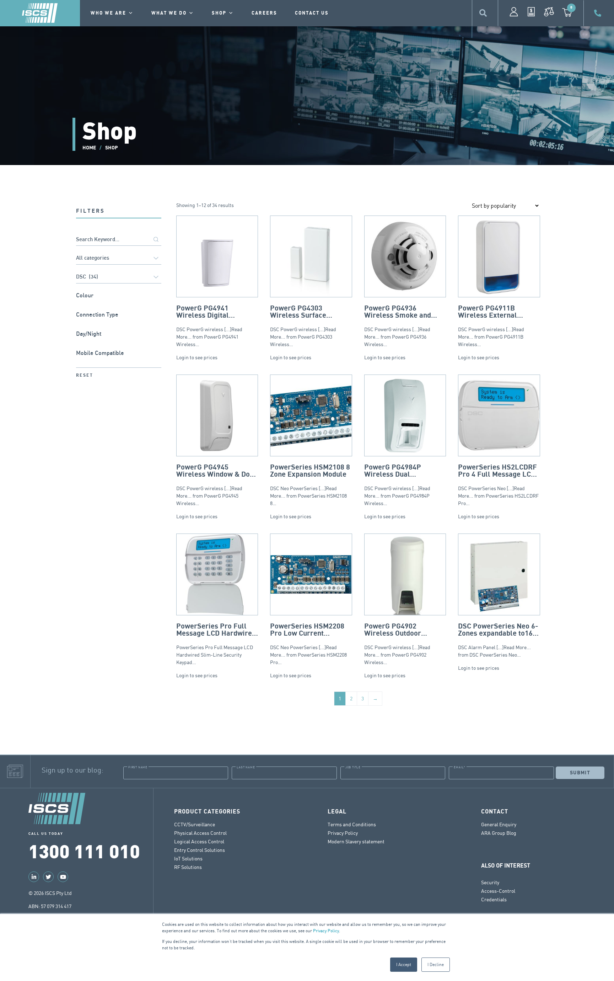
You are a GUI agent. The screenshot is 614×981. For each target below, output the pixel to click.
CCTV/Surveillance (194, 824)
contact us (312, 13)
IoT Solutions (188, 858)
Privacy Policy (326, 930)
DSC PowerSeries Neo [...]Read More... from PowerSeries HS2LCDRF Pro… (498, 484)
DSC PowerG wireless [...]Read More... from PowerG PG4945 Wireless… (216, 484)
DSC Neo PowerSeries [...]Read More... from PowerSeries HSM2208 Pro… (308, 643)
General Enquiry (498, 824)
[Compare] (549, 12)
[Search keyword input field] (118, 240)
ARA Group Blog (498, 833)
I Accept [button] (403, 964)
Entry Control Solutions (199, 850)
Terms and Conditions (352, 824)
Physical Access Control (200, 833)
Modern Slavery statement (356, 841)
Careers (264, 13)
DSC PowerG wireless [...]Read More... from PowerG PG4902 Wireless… (397, 643)
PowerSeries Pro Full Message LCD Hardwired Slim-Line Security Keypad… (216, 643)
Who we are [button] (108, 13)
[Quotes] (531, 11)
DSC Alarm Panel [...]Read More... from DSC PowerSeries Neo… (498, 640)
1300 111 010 (84, 850)
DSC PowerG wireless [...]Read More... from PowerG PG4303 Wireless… (307, 325)
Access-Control (498, 891)
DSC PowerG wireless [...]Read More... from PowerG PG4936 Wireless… (397, 325)
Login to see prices (196, 357)
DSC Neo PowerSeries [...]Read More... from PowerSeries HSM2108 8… (310, 484)
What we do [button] (169, 13)
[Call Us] (598, 13)
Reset (84, 375)
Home (89, 147)
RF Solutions (188, 867)
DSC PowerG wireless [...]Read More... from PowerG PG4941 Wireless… (212, 325)
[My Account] (513, 11)
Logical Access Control (199, 841)
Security (490, 882)
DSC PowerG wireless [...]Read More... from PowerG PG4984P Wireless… (404, 484)
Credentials (494, 899)
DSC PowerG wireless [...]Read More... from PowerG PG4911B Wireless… (491, 325)
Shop (219, 13)
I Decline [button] (435, 964)
